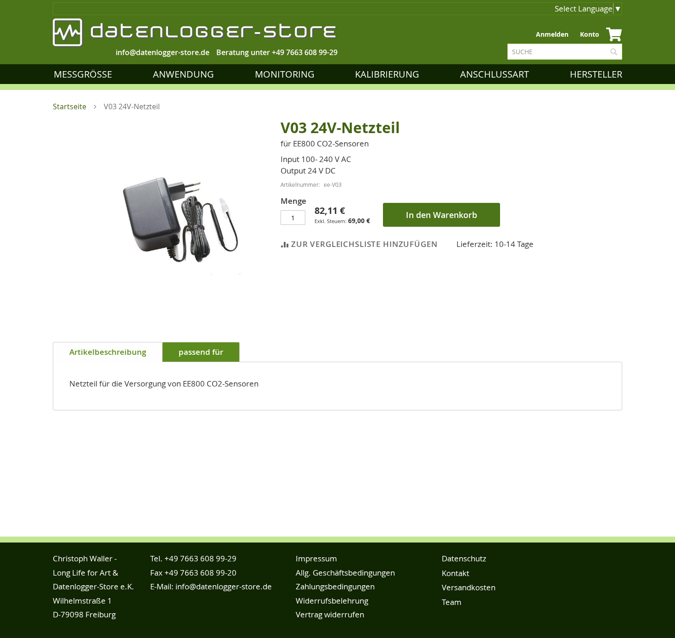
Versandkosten (468, 587)
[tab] (108, 352)
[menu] (339, 74)
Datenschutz (464, 558)
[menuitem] (84, 74)
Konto (589, 34)
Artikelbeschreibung (107, 352)
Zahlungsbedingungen (335, 586)
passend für (201, 352)
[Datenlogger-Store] (195, 32)
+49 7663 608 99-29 (305, 52)
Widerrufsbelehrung (332, 600)
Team (451, 602)
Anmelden (552, 34)
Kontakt (455, 573)
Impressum (316, 558)
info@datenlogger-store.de (223, 586)
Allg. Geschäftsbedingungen (345, 572)
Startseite (69, 106)
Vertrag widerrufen (330, 614)
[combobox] (564, 52)
